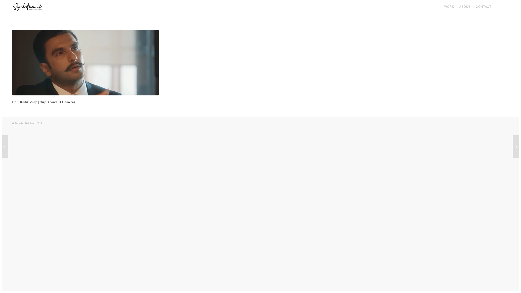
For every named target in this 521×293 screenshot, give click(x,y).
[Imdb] (506, 6)
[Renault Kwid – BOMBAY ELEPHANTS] (5, 146)
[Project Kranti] (516, 146)
